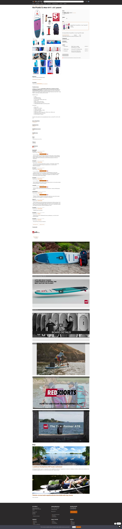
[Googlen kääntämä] (36, 154)
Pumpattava (34, 121)
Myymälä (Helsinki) (65, 35)
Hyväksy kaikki (78, 527)
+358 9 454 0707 (56, 507)
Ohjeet (34, 523)
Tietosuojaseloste (54, 523)
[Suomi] (89, 1)
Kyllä (33, 130)
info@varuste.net (54, 509)
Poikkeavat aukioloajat (36, 516)
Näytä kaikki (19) (35, 224)
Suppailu (36, 6)
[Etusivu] (37, 1)
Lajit (33, 3)
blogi (42, 3)
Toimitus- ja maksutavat (36, 524)
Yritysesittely (73, 524)
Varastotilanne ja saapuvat (36, 79)
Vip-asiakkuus (54, 522)
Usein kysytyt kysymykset (55, 514)
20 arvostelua (44, 83)
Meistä (65, 3)
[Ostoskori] (86, 1)
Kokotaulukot (73, 522)
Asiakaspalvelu (55, 3)
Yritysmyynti (54, 515)
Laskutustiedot (54, 516)
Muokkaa (74, 527)
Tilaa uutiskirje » (74, 511)
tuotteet (37, 3)
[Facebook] (71, 508)
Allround (33, 125)
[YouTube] (75, 508)
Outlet (61, 3)
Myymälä (49, 3)
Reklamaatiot (35, 522)
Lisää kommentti (41, 224)
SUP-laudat (41, 6)
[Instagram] (73, 508)
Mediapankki (73, 523)
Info (45, 3)
